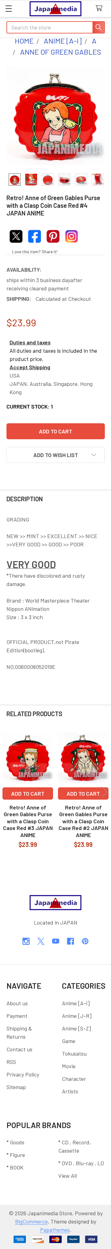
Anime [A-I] (76, 1003)
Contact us (19, 1049)
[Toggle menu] (8, 8)
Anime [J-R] (77, 1015)
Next (105, 792)
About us (17, 1003)
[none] (55, 116)
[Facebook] (70, 941)
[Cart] (100, 8)
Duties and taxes (30, 342)
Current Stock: (29, 406)
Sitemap (16, 1087)
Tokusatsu (74, 1053)
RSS (11, 1061)
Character (74, 1078)
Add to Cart (27, 793)
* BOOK (14, 1167)
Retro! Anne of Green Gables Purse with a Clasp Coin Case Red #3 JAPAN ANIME (28, 821)
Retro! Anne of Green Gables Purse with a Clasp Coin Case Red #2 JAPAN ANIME (83, 821)
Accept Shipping (30, 367)
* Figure (15, 1154)
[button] (55, 455)
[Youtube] (55, 941)
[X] (41, 941)
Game (68, 1041)
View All (67, 1175)
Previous (6, 792)
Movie (69, 1066)
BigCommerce (31, 1221)
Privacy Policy (22, 1074)
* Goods (15, 1142)
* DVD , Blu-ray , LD (81, 1163)
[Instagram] (26, 941)
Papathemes (55, 1229)
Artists (70, 1091)
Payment (16, 1015)
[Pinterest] (85, 941)
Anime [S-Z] (76, 1028)
